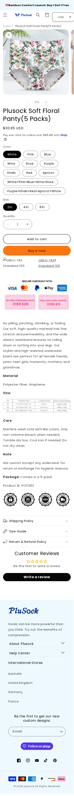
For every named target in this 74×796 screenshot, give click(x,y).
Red (29, 173)
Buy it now (37, 251)
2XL (10, 207)
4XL (26, 207)
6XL (42, 207)
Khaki (11, 173)
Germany (15, 692)
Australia (15, 674)
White (12, 154)
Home (7, 26)
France (13, 701)
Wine (11, 164)
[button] (5, 14)
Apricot (49, 173)
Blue (47, 154)
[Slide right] (45, 102)
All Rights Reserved (47, 786)
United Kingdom (20, 683)
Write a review (37, 577)
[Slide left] (27, 102)
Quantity (9, 216)
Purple (49, 164)
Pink (30, 154)
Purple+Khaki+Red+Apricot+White (34, 191)
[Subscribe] (60, 731)
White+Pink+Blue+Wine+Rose (30, 182)
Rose (30, 164)
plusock (29, 786)
